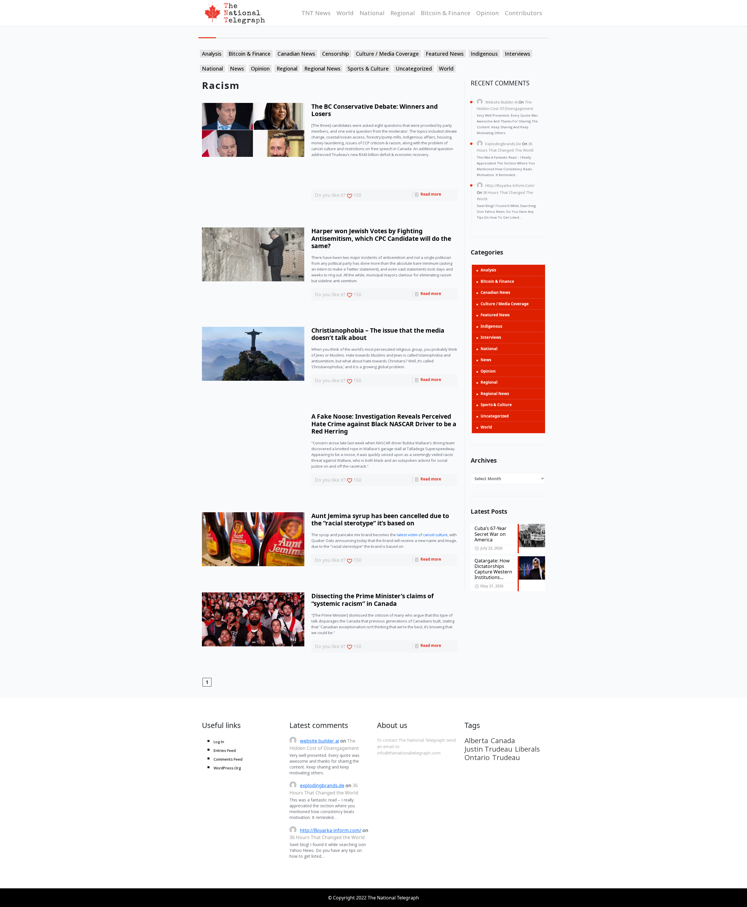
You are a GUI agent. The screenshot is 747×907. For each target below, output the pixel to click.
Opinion (487, 13)
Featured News (445, 53)
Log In (219, 741)
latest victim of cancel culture (422, 534)
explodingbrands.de (503, 143)
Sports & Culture (368, 68)
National (372, 13)
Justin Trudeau (488, 749)
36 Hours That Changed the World (327, 837)
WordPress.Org (227, 768)
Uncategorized (414, 68)
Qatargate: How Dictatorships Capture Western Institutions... (493, 569)
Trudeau (506, 757)
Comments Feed (228, 759)
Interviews (517, 53)
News (237, 68)
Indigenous (484, 53)
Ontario (477, 757)
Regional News (322, 68)
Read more (430, 194)
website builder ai (501, 102)
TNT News (316, 13)
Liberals (527, 749)
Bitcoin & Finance (445, 13)
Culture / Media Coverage (387, 53)
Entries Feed (225, 750)
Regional (402, 13)
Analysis (211, 53)
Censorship (335, 53)
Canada (503, 740)
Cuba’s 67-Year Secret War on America (490, 534)
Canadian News (296, 53)
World (345, 13)
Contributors (523, 13)
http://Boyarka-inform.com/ (510, 185)
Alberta (476, 740)
